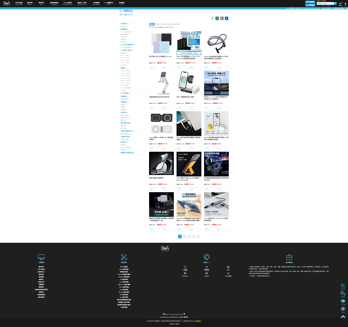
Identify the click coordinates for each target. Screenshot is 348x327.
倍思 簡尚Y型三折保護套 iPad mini (160, 56)
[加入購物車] (151, 67)
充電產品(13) (124, 102)
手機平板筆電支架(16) (127, 131)
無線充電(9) (124, 109)
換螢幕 (322, 5)
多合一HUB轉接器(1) (126, 147)
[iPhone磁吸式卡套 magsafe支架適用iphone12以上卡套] (189, 164)
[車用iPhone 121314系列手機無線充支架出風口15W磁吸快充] (216, 83)
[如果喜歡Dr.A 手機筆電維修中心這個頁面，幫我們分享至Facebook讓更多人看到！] (226, 18)
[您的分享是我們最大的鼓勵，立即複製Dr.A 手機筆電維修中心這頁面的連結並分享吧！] (222, 18)
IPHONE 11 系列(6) (125, 83)
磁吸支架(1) (124, 120)
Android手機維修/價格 (124, 274)
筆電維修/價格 (124, 272)
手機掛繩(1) (124, 145)
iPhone (318, 5)
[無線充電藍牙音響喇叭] (161, 164)
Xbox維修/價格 (124, 297)
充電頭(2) (123, 104)
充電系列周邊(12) (125, 34)
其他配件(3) (124, 150)
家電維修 (343, 297)
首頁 (121, 14)
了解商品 (163, 67)
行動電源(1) (124, 37)
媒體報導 (41, 284)
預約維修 (343, 289)
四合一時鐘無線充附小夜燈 (185, 97)
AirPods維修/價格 (124, 287)
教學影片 (41, 279)
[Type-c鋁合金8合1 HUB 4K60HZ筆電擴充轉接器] (216, 204)
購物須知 (41, 287)
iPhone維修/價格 (124, 269)
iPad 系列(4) (124, 90)
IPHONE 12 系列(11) (126, 80)
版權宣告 (41, 292)
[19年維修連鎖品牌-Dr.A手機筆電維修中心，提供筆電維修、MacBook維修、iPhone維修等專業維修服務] (6, 3)
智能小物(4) (124, 39)
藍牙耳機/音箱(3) (126, 123)
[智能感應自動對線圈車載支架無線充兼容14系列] (216, 164)
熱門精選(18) (124, 29)
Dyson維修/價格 (124, 289)
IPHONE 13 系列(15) (126, 78)
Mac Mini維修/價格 (124, 292)
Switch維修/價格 (124, 282)
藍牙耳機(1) (124, 125)
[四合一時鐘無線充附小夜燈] (189, 83)
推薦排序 (152, 24)
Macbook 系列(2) (125, 85)
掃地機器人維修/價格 (124, 302)
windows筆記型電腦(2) (126, 88)
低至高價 (176, 24)
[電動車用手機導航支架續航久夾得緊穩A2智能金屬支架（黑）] (161, 204)
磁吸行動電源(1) (125, 99)
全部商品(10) (124, 53)
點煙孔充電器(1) (125, 115)
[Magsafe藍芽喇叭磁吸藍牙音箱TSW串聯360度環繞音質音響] (216, 123)
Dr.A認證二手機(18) (127, 50)
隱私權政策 (41, 297)
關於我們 (41, 266)
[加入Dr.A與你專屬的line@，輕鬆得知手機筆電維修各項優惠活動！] (343, 301)
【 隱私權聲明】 (197, 321)
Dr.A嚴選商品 (128, 14)
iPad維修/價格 (124, 279)
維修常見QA (41, 272)
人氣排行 (158, 24)
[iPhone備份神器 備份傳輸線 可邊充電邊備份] (189, 123)
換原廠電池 (328, 5)
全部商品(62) (124, 23)
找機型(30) (124, 68)
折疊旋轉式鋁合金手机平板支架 (159, 97)
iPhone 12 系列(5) (125, 55)
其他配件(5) (124, 142)
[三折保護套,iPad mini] (161, 42)
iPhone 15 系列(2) (125, 62)
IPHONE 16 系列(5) (125, 70)
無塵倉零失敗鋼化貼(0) (127, 152)
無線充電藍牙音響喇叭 (156, 178)
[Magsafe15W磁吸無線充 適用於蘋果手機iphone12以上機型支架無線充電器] (189, 204)
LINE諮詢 (343, 304)
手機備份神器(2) (125, 136)
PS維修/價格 (124, 307)
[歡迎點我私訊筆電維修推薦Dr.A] (343, 309)
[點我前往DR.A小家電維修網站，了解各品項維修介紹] (343, 293)
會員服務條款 (41, 294)
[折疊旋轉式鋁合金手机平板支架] (161, 83)
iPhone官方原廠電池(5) (127, 44)
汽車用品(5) (124, 112)
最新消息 (41, 274)
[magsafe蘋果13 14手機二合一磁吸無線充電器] (161, 123)
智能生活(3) (124, 41)
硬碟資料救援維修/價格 (123, 304)
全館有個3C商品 (321, 1)
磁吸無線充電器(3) (125, 117)
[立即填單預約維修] (343, 285)
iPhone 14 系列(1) (125, 60)
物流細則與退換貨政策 (41, 289)
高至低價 (170, 24)
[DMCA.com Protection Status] (173, 314)
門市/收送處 (41, 269)
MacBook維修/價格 (124, 277)
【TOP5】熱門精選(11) (126, 32)
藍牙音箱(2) (124, 128)
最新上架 (164, 24)
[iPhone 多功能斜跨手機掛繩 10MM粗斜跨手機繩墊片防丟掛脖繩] (216, 42)
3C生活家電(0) (125, 93)
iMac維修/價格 (124, 294)
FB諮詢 (343, 312)
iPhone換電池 (124, 266)
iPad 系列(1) (124, 65)
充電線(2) (123, 107)
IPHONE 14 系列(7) (125, 75)
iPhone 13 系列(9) (125, 58)
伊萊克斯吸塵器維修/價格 (124, 299)
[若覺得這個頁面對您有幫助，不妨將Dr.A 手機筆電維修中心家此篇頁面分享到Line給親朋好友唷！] (217, 18)
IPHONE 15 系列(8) (125, 73)
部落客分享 (41, 282)
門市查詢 (311, 2)
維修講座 (41, 277)
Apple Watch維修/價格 (124, 284)
